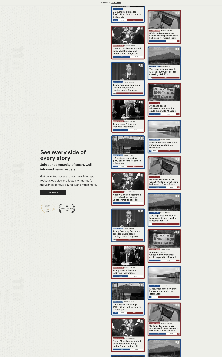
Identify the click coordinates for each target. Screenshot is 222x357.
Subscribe (53, 192)
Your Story (116, 3)
